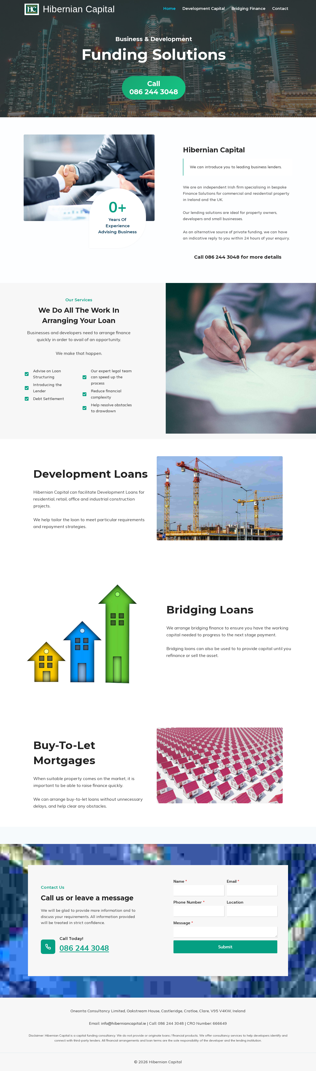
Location (235, 902)
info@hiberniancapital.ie (123, 1023)
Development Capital (203, 8)
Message (183, 923)
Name (180, 881)
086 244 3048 (222, 257)
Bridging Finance (248, 8)
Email (233, 881)
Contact (280, 8)
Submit (225, 947)
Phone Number (189, 902)
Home (169, 8)
